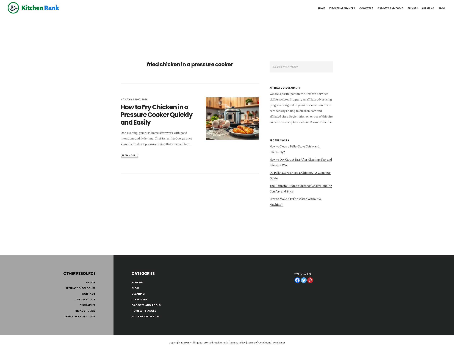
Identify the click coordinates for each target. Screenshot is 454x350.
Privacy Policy (84, 311)
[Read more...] (129, 156)
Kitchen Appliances (146, 316)
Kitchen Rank (33, 8)
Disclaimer (87, 305)
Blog (135, 288)
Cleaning (138, 294)
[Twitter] (304, 280)
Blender (137, 282)
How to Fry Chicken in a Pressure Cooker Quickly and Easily (156, 115)
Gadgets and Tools (146, 305)
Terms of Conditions (79, 316)
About (90, 282)
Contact (88, 294)
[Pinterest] (310, 280)
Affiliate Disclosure (80, 288)
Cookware (139, 299)
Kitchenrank (221, 342)
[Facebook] (297, 280)
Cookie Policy (85, 299)
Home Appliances (144, 311)
